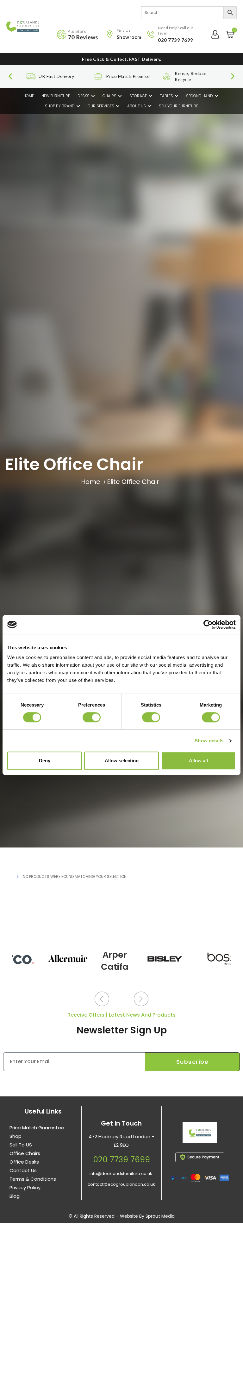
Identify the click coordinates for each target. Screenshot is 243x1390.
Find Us (124, 30)
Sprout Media (160, 1216)
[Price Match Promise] (98, 76)
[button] (10, 76)
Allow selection (122, 760)
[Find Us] (110, 34)
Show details (209, 740)
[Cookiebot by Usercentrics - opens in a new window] (208, 624)
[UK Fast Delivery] (30, 76)
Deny (44, 760)
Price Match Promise (128, 76)
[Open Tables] (176, 96)
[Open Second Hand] (216, 96)
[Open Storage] (150, 96)
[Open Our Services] (118, 106)
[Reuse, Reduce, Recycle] (166, 76)
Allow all (198, 760)
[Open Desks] (93, 96)
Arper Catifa (114, 961)
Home (90, 481)
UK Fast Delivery (56, 76)
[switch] (92, 717)
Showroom (129, 37)
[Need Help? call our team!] (151, 34)
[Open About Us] (149, 106)
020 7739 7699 (175, 40)
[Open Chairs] (120, 96)
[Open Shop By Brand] (78, 106)
